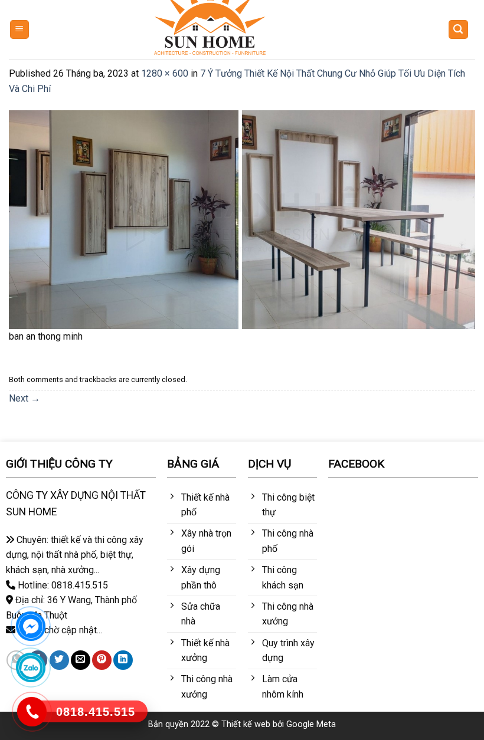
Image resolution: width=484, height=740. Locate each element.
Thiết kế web (245, 724)
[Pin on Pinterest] (102, 660)
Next (24, 398)
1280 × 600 (164, 73)
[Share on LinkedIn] (123, 660)
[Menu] (20, 30)
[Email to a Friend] (80, 660)
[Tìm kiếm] (459, 30)
